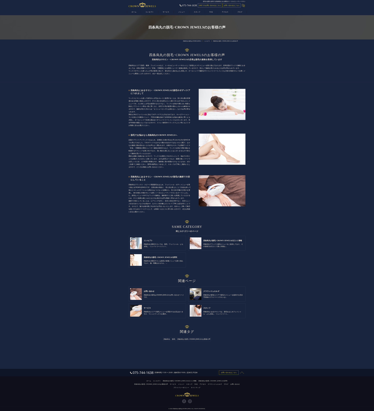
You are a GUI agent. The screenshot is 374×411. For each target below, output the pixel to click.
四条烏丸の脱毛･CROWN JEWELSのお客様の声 (193, 339)
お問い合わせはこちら (231, 5)
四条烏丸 (167, 339)
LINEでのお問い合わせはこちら (210, 5)
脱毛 (173, 339)
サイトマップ (195, 387)
